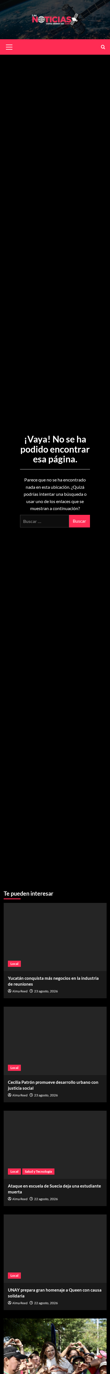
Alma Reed (20, 991)
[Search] (103, 47)
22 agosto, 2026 (46, 1199)
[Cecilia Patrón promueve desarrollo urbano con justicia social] (55, 1041)
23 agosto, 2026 (46, 991)
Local (14, 964)
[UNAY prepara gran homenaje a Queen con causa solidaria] (55, 1248)
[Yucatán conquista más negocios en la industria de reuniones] (55, 937)
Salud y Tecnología (38, 1171)
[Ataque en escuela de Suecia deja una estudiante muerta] (55, 1145)
